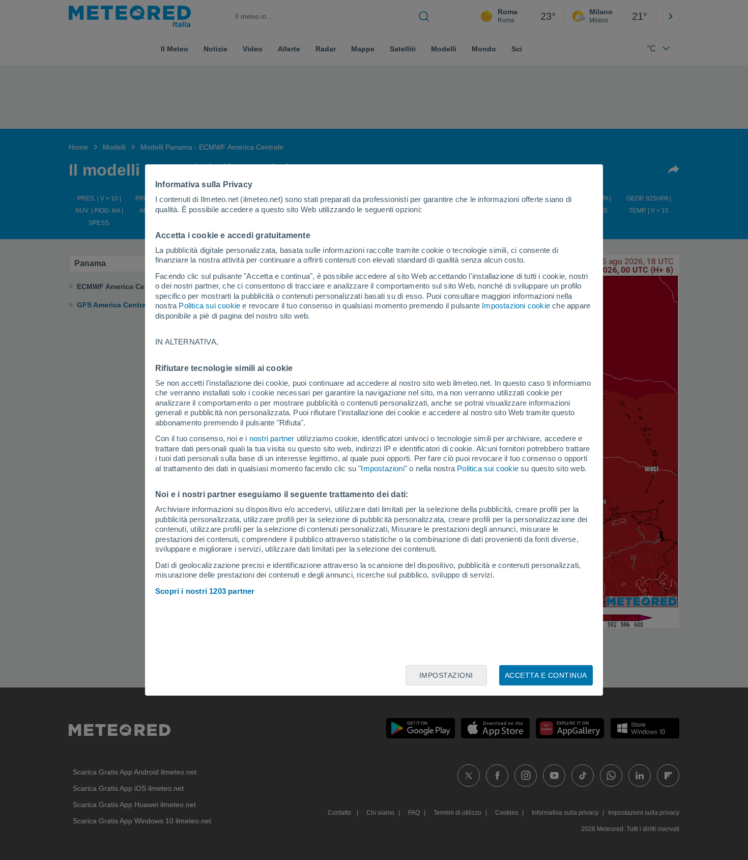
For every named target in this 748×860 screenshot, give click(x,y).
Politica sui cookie (209, 305)
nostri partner (272, 438)
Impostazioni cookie (516, 305)
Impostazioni (382, 468)
